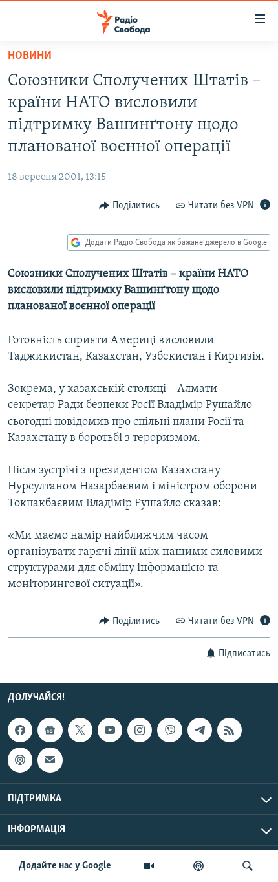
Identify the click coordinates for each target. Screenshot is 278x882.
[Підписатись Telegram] (199, 730)
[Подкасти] (198, 866)
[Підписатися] (49, 760)
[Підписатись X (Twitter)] (80, 730)
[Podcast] (20, 760)
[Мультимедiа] (148, 866)
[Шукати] (247, 866)
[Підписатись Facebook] (20, 730)
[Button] (129, 205)
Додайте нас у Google (65, 866)
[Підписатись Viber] (169, 730)
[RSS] (229, 730)
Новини (30, 56)
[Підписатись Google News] (49, 730)
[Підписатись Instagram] (139, 730)
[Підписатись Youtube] (110, 730)
